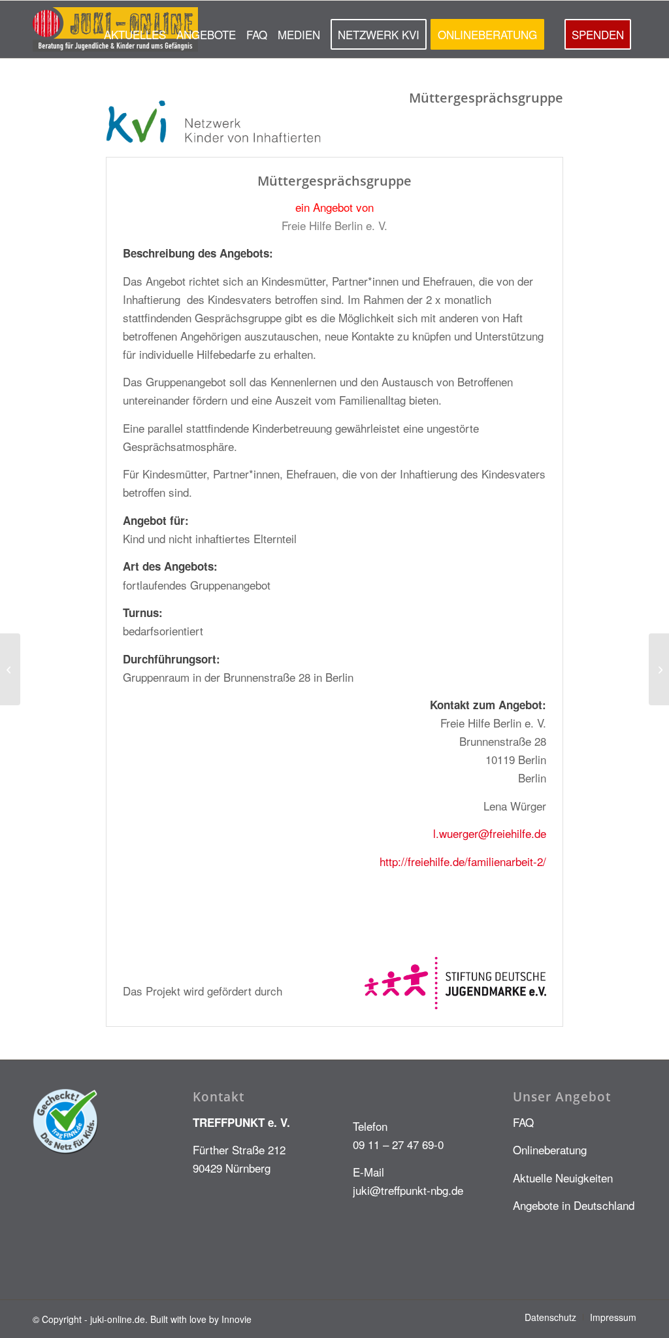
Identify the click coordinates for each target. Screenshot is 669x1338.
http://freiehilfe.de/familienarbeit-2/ (463, 861)
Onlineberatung (550, 1149)
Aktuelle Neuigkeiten (563, 1177)
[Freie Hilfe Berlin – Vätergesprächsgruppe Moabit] (10, 669)
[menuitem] (135, 29)
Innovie (236, 1319)
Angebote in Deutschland (573, 1205)
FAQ (523, 1122)
